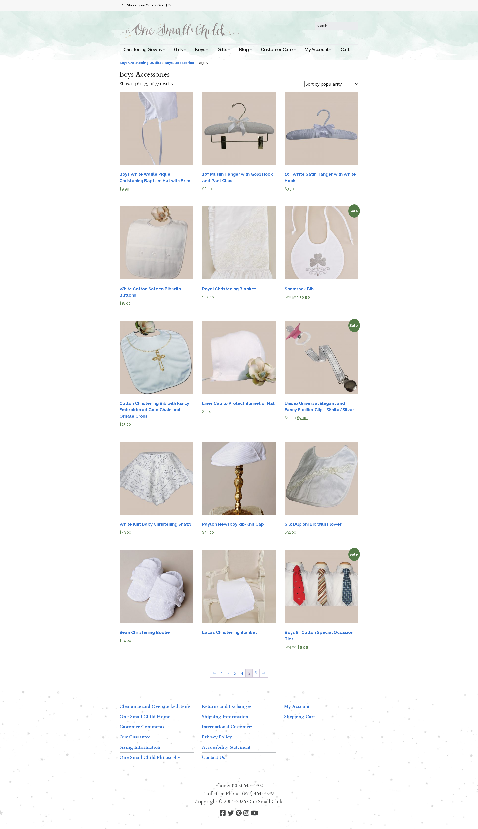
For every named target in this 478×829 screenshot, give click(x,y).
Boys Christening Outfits (140, 63)
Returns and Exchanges (227, 706)
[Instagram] (246, 813)
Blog (244, 49)
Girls (178, 49)
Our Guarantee (135, 737)
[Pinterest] (239, 813)
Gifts (222, 49)
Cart (345, 49)
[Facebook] (223, 813)
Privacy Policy (217, 737)
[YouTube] (254, 813)
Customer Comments (142, 727)
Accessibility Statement (226, 747)
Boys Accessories (179, 63)
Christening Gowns (142, 49)
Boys (200, 49)
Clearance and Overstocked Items (155, 706)
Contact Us (213, 757)
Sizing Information (140, 747)
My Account (316, 49)
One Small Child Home (145, 717)
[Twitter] (230, 813)
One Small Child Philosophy (150, 757)
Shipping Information (225, 717)
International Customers (227, 727)
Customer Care (277, 49)
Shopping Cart (299, 717)
